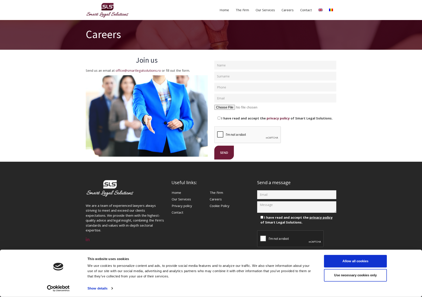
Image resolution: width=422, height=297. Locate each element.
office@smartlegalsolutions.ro (138, 70)
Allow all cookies (355, 261)
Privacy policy (182, 206)
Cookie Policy (219, 206)
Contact (306, 10)
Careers (288, 10)
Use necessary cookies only (355, 275)
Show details (97, 288)
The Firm (242, 10)
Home (224, 10)
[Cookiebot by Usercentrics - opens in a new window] (58, 288)
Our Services (265, 10)
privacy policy (278, 118)
